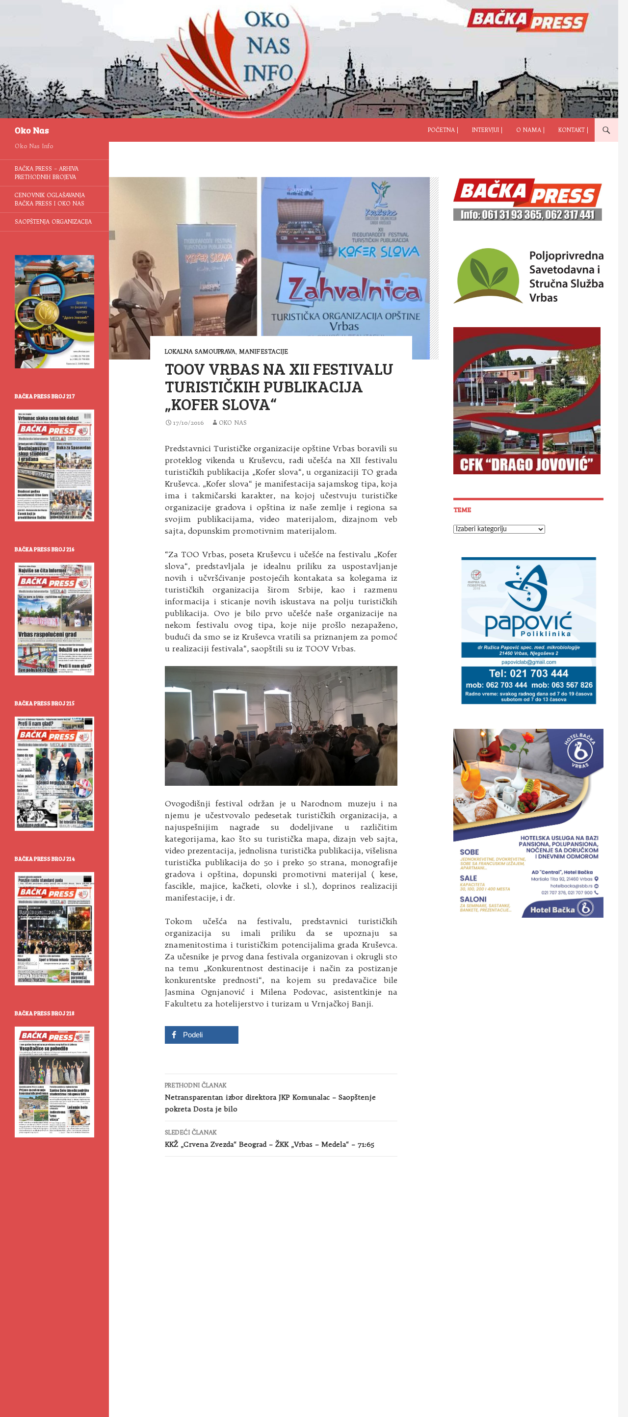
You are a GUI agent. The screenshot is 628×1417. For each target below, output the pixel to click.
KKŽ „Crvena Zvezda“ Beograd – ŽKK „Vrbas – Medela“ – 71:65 (269, 1139)
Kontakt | (573, 130)
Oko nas (233, 422)
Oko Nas (32, 130)
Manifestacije (263, 351)
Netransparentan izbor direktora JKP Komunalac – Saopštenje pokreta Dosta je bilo (270, 1097)
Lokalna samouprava (200, 351)
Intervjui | (487, 130)
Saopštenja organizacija (53, 221)
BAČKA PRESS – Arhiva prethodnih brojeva (46, 172)
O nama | (530, 130)
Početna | (443, 130)
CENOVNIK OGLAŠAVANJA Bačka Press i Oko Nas (50, 199)
